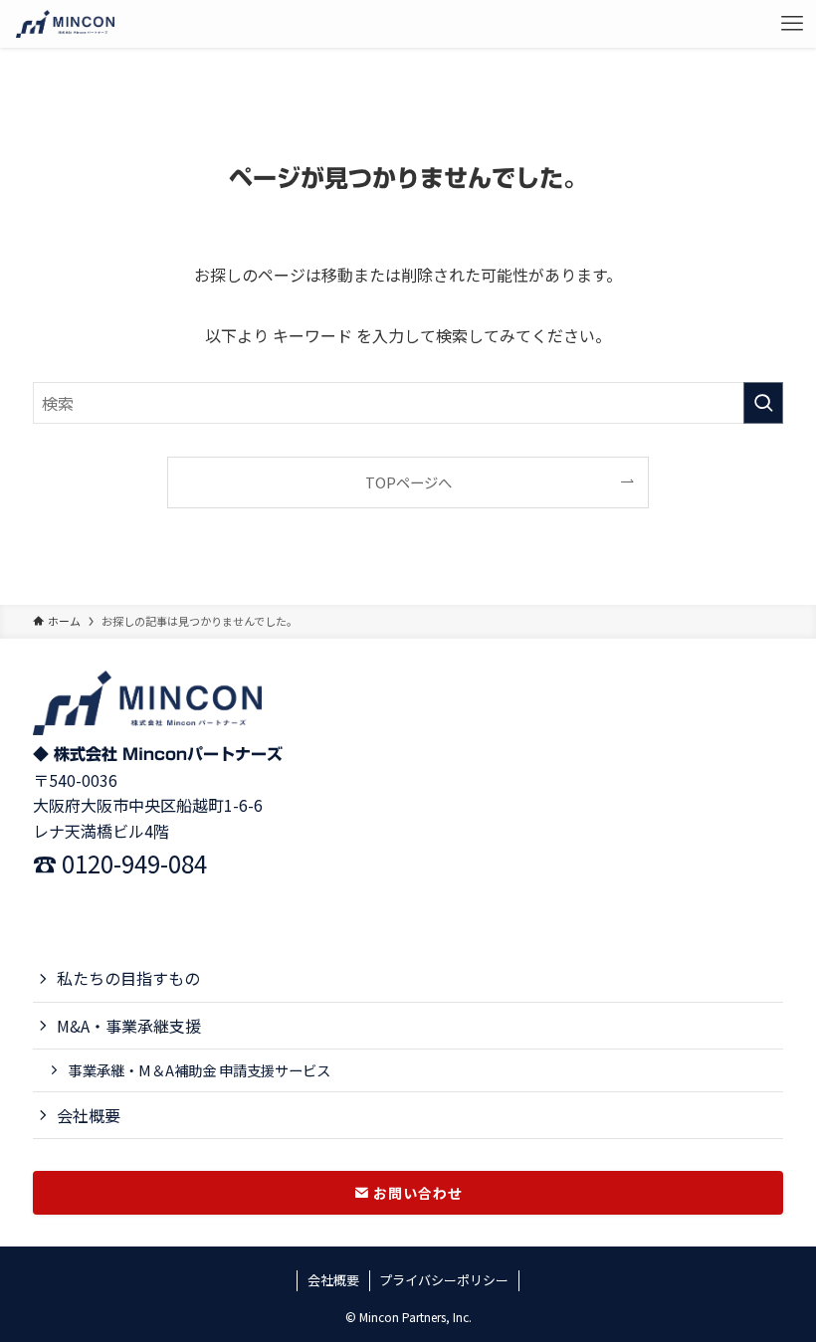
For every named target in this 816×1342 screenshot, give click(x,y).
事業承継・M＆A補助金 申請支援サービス (199, 1069)
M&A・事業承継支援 (129, 1026)
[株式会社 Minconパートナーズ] (65, 24)
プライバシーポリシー (444, 1279)
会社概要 (88, 1115)
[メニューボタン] (792, 24)
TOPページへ (408, 482)
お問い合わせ (416, 1193)
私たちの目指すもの (128, 978)
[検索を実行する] (763, 403)
